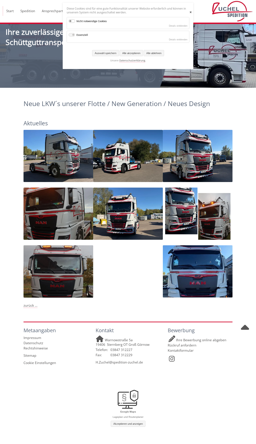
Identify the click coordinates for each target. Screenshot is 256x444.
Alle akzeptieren (131, 53)
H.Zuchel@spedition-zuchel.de (119, 362)
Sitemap (30, 355)
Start (10, 11)
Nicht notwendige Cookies (91, 21)
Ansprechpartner (55, 11)
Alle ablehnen (153, 53)
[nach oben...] (245, 330)
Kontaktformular (181, 350)
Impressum (32, 338)
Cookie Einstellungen (40, 363)
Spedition (27, 11)
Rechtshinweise (36, 348)
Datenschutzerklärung (132, 60)
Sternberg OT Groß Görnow (128, 344)
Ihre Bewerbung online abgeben (201, 340)
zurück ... (30, 305)
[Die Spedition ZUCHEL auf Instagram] (172, 360)
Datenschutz (33, 343)
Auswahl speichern (105, 53)
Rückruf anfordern (182, 345)
